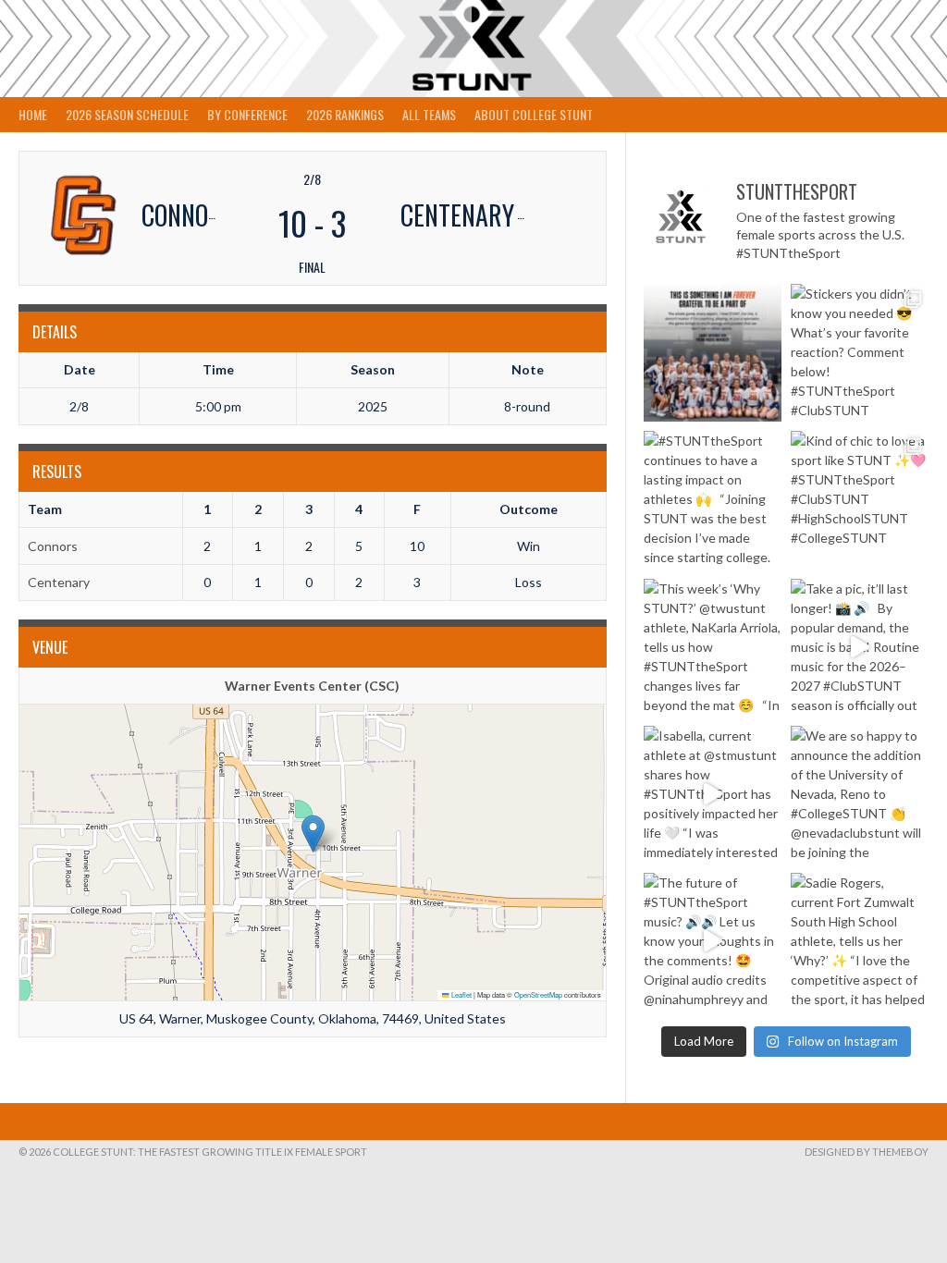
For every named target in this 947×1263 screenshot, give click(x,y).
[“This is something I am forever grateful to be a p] (712, 353)
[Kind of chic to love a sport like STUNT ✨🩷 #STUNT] (860, 500)
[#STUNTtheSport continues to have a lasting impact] (712, 500)
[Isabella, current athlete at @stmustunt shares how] (712, 795)
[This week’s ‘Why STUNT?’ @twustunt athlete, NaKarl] (712, 648)
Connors (53, 546)
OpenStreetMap (538, 994)
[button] (313, 833)
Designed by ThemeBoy (867, 1152)
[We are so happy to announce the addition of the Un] (860, 795)
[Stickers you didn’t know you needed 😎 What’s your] (860, 353)
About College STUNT (533, 114)
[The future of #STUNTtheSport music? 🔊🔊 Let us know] (712, 942)
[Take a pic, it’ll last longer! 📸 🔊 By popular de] (860, 648)
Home (32, 114)
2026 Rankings (345, 114)
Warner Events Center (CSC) (312, 685)
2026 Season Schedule (127, 114)
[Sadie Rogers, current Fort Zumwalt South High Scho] (860, 942)
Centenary (59, 582)
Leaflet (460, 994)
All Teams (429, 114)
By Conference (247, 114)
